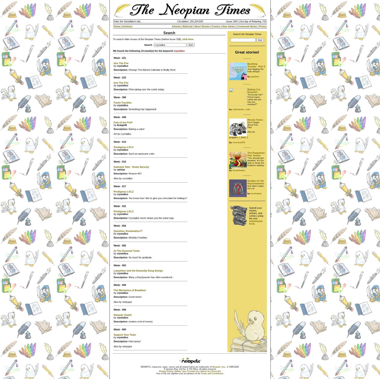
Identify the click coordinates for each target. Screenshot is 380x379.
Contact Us (193, 371)
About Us (205, 371)
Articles (176, 26)
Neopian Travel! (123, 315)
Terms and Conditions (212, 373)
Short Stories (202, 26)
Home (116, 26)
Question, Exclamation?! (128, 231)
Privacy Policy (166, 371)
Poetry (263, 26)
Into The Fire (121, 63)
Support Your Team (125, 334)
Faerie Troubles (123, 102)
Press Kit (216, 371)
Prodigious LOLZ (124, 147)
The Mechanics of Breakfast (130, 290)
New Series (228, 26)
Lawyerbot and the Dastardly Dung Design (138, 270)
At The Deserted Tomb (127, 251)
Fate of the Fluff (123, 122)
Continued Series (247, 26)
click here (187, 39)
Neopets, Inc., (219, 367)
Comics (216, 26)
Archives (127, 26)
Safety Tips (180, 371)
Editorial (187, 26)
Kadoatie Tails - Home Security (131, 167)
